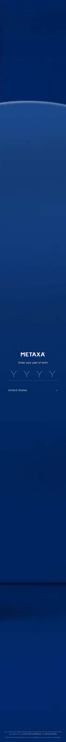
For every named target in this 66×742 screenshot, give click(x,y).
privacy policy (51, 734)
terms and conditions (32, 734)
